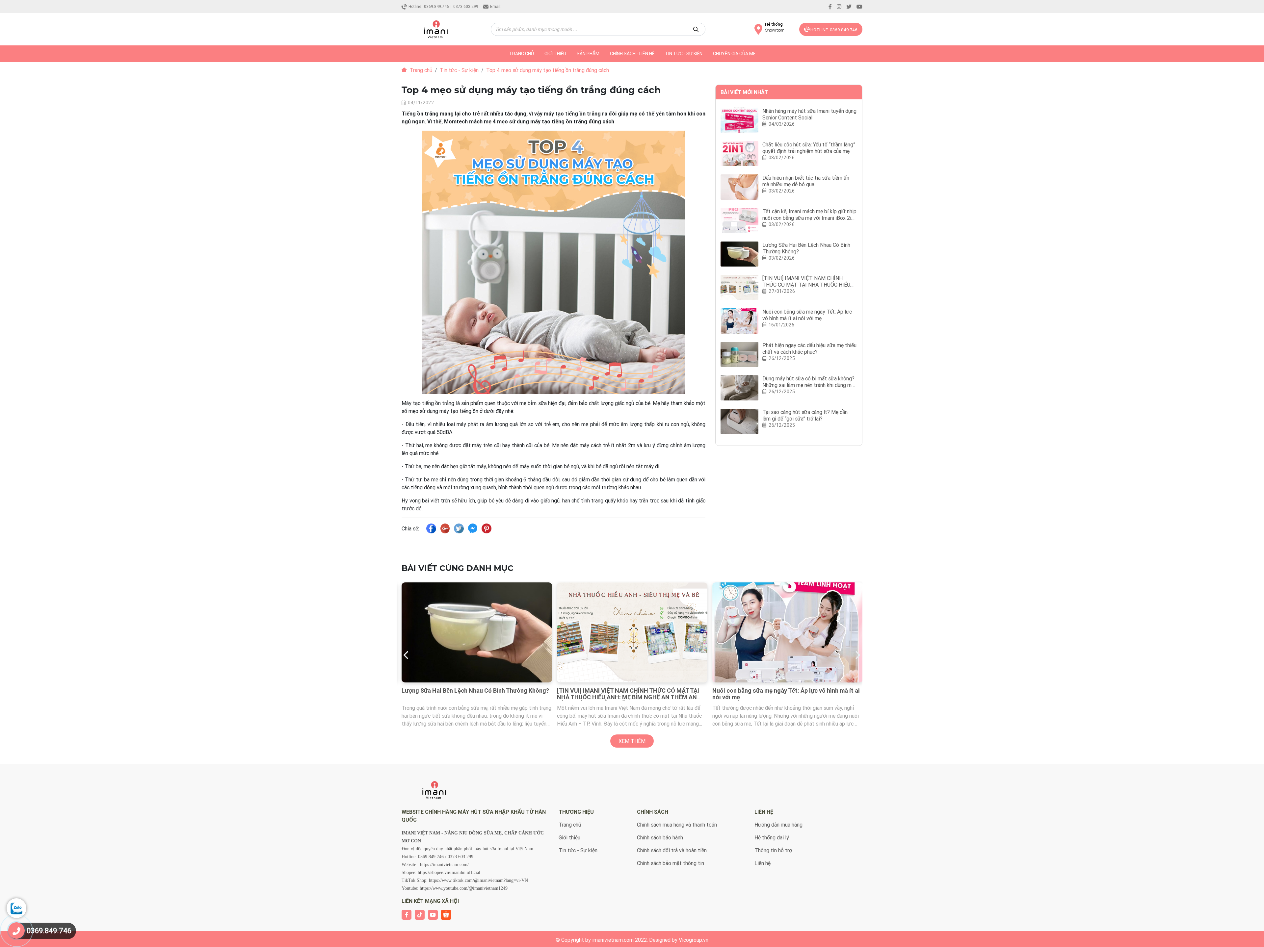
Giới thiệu (555, 54)
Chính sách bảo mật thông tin (670, 863)
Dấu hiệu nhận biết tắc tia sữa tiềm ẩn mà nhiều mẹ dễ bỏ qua (805, 181)
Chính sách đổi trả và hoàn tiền (672, 850)
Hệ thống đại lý (771, 837)
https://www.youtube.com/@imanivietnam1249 (464, 888)
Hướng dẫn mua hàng (778, 824)
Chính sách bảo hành (660, 837)
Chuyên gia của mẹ (734, 54)
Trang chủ (420, 70)
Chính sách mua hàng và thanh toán (677, 824)
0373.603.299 (465, 6)
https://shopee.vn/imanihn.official (449, 872)
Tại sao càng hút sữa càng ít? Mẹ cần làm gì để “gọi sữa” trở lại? (805, 415)
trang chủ (521, 54)
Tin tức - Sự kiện (683, 54)
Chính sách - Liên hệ (632, 54)
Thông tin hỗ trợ (773, 850)
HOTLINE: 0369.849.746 (833, 30)
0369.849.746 (436, 6)
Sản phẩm (588, 54)
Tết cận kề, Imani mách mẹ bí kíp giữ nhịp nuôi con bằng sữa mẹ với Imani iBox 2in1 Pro (809, 218)
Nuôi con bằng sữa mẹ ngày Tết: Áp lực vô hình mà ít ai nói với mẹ (807, 314)
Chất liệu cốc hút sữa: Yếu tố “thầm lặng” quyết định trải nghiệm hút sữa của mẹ (808, 147)
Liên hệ (762, 863)
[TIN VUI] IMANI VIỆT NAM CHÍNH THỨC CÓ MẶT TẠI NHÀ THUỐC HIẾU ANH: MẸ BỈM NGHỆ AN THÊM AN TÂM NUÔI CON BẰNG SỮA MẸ (473, 697)
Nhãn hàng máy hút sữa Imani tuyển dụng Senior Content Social (809, 114)
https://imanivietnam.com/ (444, 864)
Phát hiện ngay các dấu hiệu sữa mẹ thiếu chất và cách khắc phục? (809, 348)
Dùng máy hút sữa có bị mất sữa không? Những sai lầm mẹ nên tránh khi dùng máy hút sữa (809, 385)
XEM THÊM (632, 741)
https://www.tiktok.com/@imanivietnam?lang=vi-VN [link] (478, 880)
